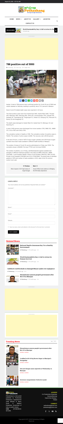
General (22, 352)
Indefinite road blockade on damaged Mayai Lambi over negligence (31, 269)
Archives (46, 19)
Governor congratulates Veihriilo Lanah (33, 380)
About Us (27, 19)
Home (12, 19)
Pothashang (10, 67)
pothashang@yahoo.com (50, 407)
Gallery (36, 19)
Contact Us (30, 23)
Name (10, 207)
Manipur (26, 352)
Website (10, 220)
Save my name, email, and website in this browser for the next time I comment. (30, 227)
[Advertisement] (31, 49)
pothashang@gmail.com (50, 405)
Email (10, 214)
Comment (11, 188)
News (18, 19)
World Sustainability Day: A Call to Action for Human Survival (38, 29)
